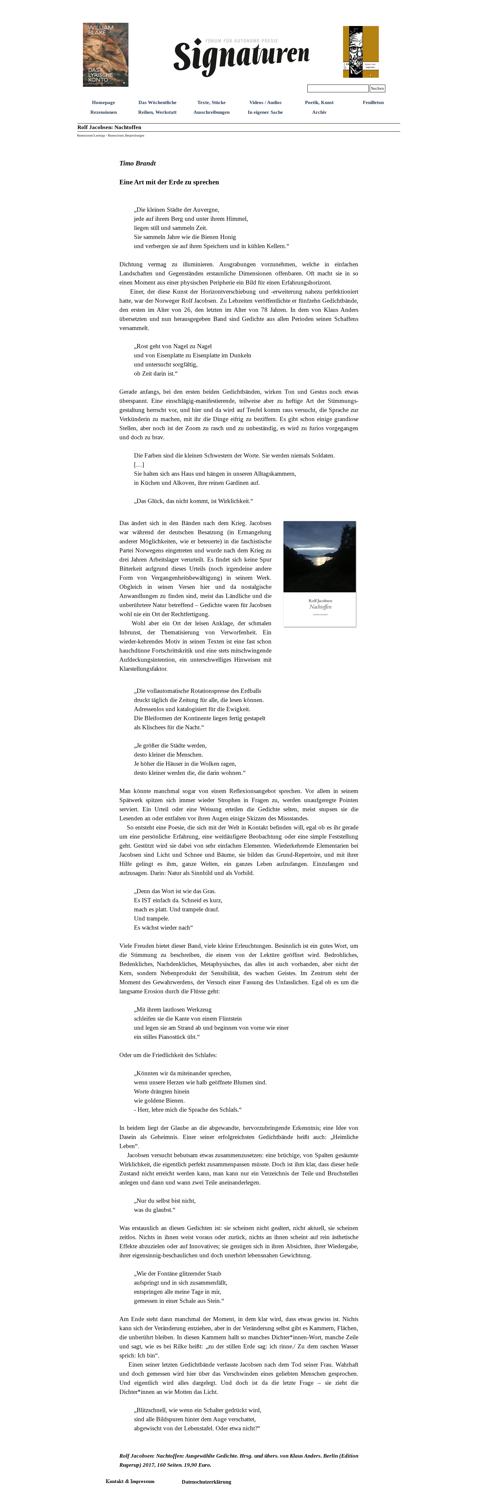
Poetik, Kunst (319, 102)
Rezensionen (103, 112)
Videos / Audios (265, 102)
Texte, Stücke (211, 102)
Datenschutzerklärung (206, 1482)
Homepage (103, 102)
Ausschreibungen (211, 112)
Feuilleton (373, 102)
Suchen (377, 88)
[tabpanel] (238, 327)
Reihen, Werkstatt (157, 112)
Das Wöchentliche (158, 102)
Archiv (319, 112)
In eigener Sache (265, 112)
